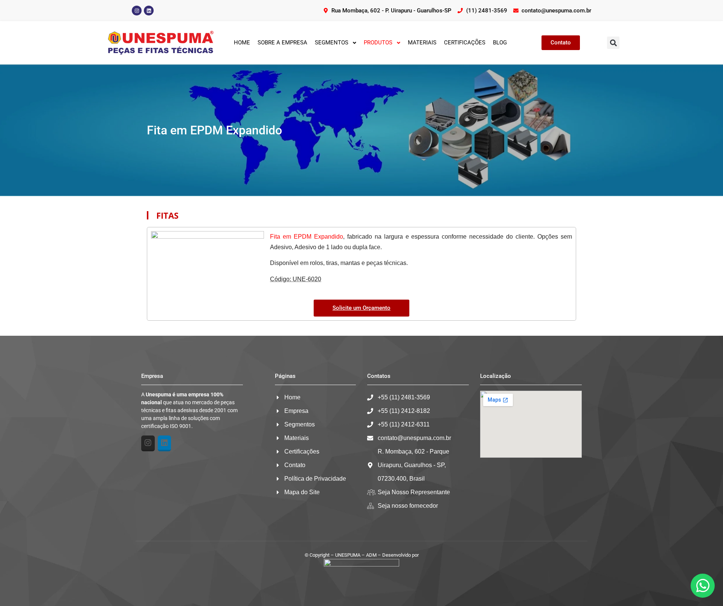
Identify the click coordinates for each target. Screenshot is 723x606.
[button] (613, 43)
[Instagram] (137, 10)
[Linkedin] (149, 10)
